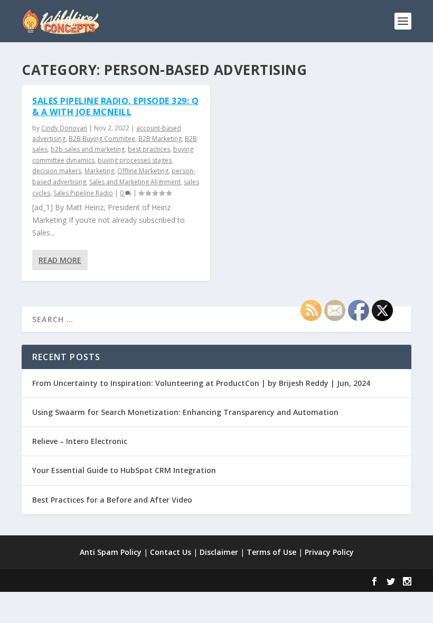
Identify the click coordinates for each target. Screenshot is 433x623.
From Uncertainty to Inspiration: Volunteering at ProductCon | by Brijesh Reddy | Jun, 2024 (201, 383)
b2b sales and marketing (88, 149)
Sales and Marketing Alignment (135, 181)
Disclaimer (219, 552)
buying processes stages (135, 160)
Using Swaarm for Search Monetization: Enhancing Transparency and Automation (185, 412)
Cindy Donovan (64, 128)
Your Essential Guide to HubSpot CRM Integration (124, 470)
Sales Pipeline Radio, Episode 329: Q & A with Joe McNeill (115, 106)
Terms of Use (271, 552)
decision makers (56, 170)
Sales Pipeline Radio (83, 192)
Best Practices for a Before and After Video (112, 500)
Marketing (99, 170)
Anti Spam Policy (111, 552)
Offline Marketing (142, 170)
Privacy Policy (329, 552)
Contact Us (170, 552)
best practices (149, 149)
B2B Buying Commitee (102, 138)
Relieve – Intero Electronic (79, 441)
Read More (60, 260)
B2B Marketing (160, 138)
